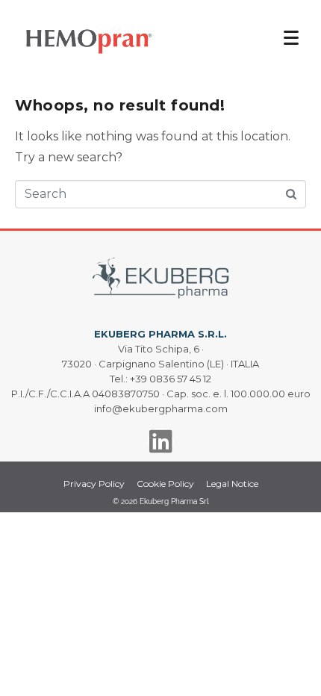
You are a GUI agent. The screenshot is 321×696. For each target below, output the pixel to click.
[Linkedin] (161, 441)
